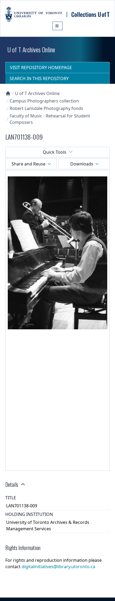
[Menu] (57, 26)
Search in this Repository (39, 78)
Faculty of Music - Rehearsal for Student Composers (50, 119)
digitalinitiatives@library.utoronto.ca (58, 567)
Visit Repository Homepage (41, 67)
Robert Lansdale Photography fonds (46, 108)
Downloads (81, 164)
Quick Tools (54, 152)
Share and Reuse (28, 164)
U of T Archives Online (37, 93)
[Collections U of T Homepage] (8, 93)
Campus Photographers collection (44, 101)
